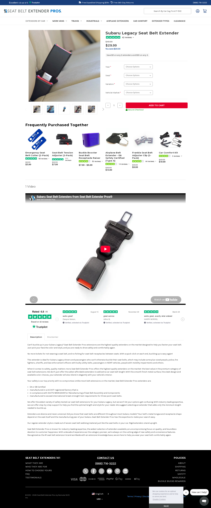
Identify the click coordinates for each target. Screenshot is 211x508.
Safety (182, 474)
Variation (110, 84)
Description (36, 337)
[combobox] (100, 494)
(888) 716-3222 (200, 2)
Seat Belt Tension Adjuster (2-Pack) (62, 154)
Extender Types (160, 21)
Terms (130, 496)
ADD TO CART (37, 142)
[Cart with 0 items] (205, 11)
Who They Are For (36, 466)
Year (108, 67)
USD (99, 499)
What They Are (34, 463)
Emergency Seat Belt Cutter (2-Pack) (37, 154)
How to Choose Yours (38, 470)
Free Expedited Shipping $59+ (95, 2)
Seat (108, 75)
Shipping (180, 466)
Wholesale (179, 477)
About (182, 463)
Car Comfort (140, 21)
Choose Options (64, 142)
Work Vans (58, 21)
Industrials (92, 21)
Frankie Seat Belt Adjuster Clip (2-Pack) (142, 155)
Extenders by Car (35, 21)
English (99, 494)
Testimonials (33, 477)
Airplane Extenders (118, 21)
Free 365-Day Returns (123, 2)
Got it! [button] (166, 506)
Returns (180, 470)
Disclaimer (52, 337)
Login (197, 11)
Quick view (36, 137)
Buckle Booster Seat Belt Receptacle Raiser (89, 155)
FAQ (27, 474)
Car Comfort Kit (168, 152)
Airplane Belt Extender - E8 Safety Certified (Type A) (115, 156)
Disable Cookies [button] (159, 499)
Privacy (137, 496)
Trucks (75, 21)
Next (102, 109)
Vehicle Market (113, 92)
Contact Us (105, 457)
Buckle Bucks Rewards (172, 481)
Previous (26, 109)
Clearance (179, 21)
